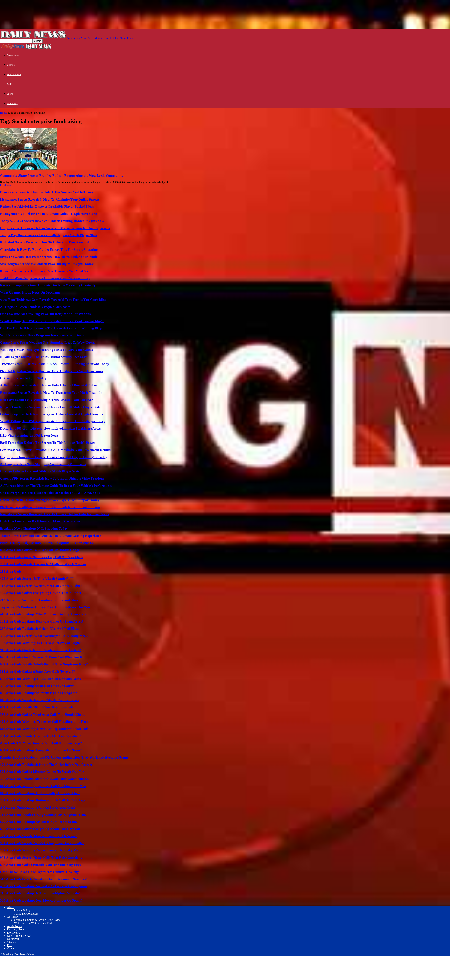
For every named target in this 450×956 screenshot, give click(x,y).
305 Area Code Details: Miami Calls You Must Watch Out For (44, 779)
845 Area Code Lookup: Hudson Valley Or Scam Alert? (40, 793)
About (10, 907)
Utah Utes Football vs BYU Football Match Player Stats (40, 521)
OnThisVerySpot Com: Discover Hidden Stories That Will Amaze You (50, 493)
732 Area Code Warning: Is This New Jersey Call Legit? (40, 643)
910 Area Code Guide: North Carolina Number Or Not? (40, 650)
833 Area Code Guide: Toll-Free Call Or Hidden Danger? (41, 550)
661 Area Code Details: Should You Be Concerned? (37, 707)
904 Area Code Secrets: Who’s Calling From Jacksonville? (42, 843)
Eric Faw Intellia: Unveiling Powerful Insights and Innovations (45, 314)
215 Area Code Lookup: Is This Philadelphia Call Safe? (40, 893)
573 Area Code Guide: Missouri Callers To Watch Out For (42, 771)
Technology (12, 103)
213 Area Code (10, 571)
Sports (10, 94)
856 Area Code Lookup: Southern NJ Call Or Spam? (38, 693)
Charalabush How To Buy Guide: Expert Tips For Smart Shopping (49, 249)
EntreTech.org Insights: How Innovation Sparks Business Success (47, 543)
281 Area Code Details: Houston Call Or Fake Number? (40, 736)
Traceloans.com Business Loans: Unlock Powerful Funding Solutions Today (54, 364)
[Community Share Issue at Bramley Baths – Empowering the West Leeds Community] (28, 168)
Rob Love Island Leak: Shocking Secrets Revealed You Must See (46, 400)
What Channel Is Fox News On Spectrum (30, 292)
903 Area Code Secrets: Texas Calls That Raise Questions (41, 857)
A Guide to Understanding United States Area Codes (37, 807)
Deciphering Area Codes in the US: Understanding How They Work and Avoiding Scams (64, 757)
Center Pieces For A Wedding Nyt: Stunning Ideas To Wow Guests (47, 342)
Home (3, 112)
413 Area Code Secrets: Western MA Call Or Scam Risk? (41, 586)
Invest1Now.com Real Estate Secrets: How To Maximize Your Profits (49, 257)
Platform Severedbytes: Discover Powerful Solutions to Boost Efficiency (51, 507)
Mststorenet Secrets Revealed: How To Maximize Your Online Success (49, 199)
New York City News (19, 935)
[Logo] (13, 48)
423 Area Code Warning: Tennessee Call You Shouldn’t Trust (44, 721)
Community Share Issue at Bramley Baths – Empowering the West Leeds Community (61, 175)
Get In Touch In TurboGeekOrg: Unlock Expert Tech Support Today (49, 500)
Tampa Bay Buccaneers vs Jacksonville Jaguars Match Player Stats (48, 235)
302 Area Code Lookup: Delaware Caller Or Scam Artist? (41, 621)
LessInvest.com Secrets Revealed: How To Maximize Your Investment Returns (55, 450)
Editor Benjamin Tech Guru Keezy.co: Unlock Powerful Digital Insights (51, 414)
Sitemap (11, 942)
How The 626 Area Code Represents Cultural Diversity (39, 872)
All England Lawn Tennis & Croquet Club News (35, 307)
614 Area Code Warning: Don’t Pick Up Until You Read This (44, 729)
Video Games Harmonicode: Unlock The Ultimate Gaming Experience (50, 536)
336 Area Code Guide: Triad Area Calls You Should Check (42, 714)
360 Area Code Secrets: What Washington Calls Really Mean (44, 636)
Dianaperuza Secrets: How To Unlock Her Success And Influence (46, 192)
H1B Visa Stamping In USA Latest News (29, 435)
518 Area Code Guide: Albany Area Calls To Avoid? (37, 671)
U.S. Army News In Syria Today (23, 378)
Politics (10, 84)
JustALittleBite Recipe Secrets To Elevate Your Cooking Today (45, 278)
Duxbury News (15, 929)
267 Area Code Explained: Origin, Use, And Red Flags (39, 628)
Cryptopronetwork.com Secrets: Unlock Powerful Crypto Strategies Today (53, 457)
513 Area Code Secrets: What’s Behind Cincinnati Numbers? (43, 879)
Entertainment (14, 74)
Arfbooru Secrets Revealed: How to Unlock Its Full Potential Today (48, 385)
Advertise (12, 916)
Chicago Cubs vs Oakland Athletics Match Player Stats (39, 471)
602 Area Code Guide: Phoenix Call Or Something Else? (40, 865)
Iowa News (13, 932)
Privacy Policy (22, 910)
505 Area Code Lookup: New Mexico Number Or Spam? (41, 900)
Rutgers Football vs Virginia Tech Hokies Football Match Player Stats (50, 407)
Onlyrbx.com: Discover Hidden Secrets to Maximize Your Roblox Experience (55, 228)
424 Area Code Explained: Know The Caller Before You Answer (46, 764)
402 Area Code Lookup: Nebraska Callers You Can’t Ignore (43, 886)
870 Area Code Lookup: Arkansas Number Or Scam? (39, 822)
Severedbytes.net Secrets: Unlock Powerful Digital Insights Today (47, 264)
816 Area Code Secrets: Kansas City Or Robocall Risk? (39, 700)
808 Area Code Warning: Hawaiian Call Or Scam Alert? (40, 679)
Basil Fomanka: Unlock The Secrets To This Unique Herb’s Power (47, 442)
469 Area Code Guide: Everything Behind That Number (40, 593)
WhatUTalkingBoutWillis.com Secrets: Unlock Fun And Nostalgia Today (52, 421)
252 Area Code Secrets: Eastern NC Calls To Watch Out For (43, 564)
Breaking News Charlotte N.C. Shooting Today (34, 528)
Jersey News (13, 55)
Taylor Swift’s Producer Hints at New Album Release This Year (45, 607)
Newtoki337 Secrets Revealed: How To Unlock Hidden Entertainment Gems (54, 514)
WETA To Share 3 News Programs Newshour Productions (42, 335)
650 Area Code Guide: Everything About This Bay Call (40, 829)
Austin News (14, 926)
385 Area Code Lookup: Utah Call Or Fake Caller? (37, 686)
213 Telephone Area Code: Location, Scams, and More (39, 600)
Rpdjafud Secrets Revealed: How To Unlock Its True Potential (44, 242)
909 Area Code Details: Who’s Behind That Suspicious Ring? (44, 664)
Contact (11, 948)
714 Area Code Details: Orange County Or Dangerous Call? (43, 815)
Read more (6, 185)
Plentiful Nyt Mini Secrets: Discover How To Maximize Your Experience (51, 371)
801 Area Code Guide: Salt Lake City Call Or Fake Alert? (41, 557)
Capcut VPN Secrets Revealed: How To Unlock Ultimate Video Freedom (52, 478)
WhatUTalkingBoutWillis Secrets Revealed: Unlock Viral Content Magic (52, 321)
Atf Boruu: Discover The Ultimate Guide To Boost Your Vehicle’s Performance (56, 485)
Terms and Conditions (26, 913)
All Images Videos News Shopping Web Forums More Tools (43, 464)
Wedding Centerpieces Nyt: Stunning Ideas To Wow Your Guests (46, 350)
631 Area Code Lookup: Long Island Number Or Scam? (41, 750)
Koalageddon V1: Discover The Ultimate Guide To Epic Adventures (48, 214)
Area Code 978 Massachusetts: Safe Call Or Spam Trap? (41, 743)
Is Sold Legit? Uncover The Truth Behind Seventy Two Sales (43, 357)
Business (11, 65)
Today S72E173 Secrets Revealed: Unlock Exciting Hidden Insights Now (52, 221)
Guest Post (13, 938)
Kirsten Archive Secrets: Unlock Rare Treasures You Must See (44, 271)
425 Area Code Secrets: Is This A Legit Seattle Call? (37, 578)
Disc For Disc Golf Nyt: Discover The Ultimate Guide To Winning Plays (51, 328)
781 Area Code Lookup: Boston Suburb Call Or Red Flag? (42, 800)
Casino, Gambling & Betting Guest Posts (37, 919)
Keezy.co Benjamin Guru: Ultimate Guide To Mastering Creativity (47, 285)
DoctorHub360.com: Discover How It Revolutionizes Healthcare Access (51, 428)
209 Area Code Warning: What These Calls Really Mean (41, 850)
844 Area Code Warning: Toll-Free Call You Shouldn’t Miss (43, 786)
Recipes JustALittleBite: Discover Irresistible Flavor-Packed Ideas (47, 206)
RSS (9, 945)
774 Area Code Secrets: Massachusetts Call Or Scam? (38, 836)
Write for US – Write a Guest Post (33, 923)
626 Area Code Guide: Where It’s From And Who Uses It (41, 657)
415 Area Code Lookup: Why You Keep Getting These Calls (43, 614)
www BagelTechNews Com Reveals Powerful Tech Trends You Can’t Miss (53, 299)
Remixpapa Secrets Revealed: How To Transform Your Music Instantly (51, 392)
